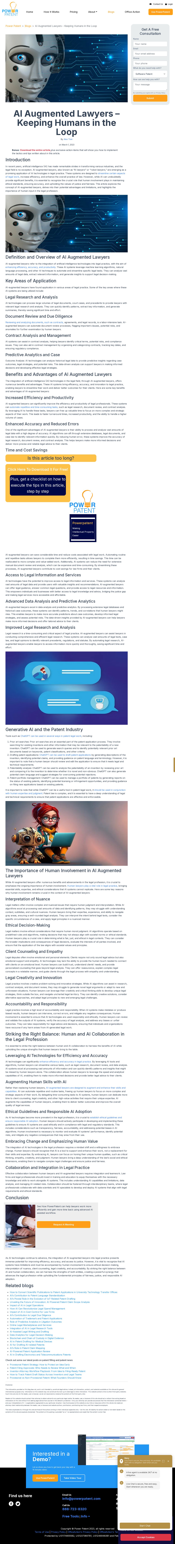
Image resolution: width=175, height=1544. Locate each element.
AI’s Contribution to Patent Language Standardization (37, 1295)
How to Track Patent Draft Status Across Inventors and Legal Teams (46, 1374)
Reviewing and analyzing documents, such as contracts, (34, 322)
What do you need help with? (147, 68)
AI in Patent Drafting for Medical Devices (31, 1341)
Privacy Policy (58, 1532)
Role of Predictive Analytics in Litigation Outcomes (36, 1321)
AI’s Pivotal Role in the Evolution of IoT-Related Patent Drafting (42, 1298)
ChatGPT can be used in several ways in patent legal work (51, 736)
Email (135, 48)
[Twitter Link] (18, 1503)
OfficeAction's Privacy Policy (83, 1532)
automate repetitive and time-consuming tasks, (34, 407)
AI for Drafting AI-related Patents (27, 1344)
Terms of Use (42, 1532)
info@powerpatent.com (81, 1499)
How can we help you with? (146, 79)
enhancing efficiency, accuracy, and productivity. (30, 267)
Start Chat (145, 1525)
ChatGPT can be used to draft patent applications (65, 755)
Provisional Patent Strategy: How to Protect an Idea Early (40, 1364)
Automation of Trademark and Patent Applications (36, 1318)
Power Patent (13, 26)
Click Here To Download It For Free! (38, 469)
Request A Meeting (63, 1224)
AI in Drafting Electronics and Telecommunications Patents (40, 1354)
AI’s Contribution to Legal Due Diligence (30, 1315)
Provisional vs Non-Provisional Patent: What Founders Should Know (45, 1377)
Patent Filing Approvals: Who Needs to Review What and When (43, 1368)
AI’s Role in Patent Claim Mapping (27, 1348)
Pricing (74, 12)
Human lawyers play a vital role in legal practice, (92, 885)
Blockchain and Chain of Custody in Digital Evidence (37, 1338)
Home (29, 12)
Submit (150, 98)
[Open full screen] (163, 1461)
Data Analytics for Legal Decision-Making (31, 1335)
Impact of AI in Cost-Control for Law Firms (32, 1312)
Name (136, 39)
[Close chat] (168, 1461)
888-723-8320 (74, 1509)
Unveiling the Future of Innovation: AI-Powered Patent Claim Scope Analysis (50, 1302)
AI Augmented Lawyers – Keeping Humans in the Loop (66, 26)
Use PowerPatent (160, 12)
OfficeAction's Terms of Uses (115, 1532)
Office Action (132, 12)
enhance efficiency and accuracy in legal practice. (65, 1061)
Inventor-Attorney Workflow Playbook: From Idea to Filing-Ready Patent (47, 1371)
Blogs (111, 12)
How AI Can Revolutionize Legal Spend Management (37, 1308)
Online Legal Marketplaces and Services (30, 1325)
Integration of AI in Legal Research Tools (31, 1328)
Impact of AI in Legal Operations (26, 1305)
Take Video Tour (72, 1478)
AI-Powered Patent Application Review (30, 1351)
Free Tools (70, 1516)
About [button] (91, 12)
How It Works (51, 12)
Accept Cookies (145, 1537)
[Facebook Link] (11, 1503)
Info (84, 1516)
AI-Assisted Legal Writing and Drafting (29, 1331)
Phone (136, 58)
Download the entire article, (35, 150)
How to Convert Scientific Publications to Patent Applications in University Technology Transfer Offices (63, 1292)
